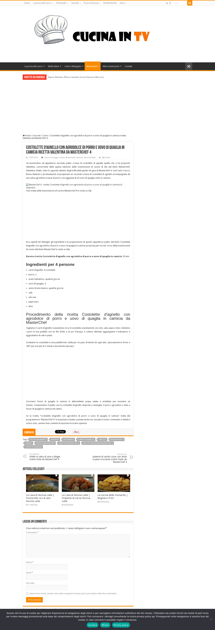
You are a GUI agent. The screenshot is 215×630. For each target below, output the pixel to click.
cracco (102, 439)
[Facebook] (170, 3)
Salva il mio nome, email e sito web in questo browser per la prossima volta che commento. (73, 593)
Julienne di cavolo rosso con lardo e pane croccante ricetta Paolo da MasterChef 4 (110, 458)
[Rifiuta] (210, 619)
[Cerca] (189, 3)
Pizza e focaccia (91, 3)
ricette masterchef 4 (69, 443)
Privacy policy (121, 625)
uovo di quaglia (34, 447)
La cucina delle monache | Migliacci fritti (113, 497)
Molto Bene (53, 66)
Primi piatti (61, 3)
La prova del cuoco (42, 3)
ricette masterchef (45, 443)
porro (29, 443)
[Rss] (167, 3)
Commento (32, 532)
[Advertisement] (107, 105)
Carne (45, 135)
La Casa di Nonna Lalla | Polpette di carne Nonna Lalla (76, 498)
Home (27, 3)
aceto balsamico (38, 439)
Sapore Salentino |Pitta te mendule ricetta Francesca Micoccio (76, 77)
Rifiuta (105, 625)
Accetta (92, 625)
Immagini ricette (57, 157)
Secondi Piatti (90, 157)
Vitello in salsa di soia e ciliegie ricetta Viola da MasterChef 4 (44, 457)
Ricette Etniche (110, 3)
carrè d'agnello (86, 439)
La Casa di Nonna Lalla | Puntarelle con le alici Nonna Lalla (40, 498)
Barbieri (55, 439)
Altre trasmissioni (111, 66)
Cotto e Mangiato (72, 66)
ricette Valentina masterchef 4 (98, 443)
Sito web (30, 583)
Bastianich (68, 439)
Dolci (122, 3)
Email (29, 572)
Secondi (75, 3)
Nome (30, 562)
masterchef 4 (117, 439)
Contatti (128, 66)
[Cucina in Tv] (107, 33)
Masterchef (91, 66)
